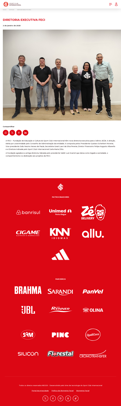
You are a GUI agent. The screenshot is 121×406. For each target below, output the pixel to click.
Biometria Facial (82, 391)
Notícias (11, 9)
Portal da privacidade (40, 391)
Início (4, 9)
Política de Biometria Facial (62, 391)
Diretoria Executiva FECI (24, 9)
